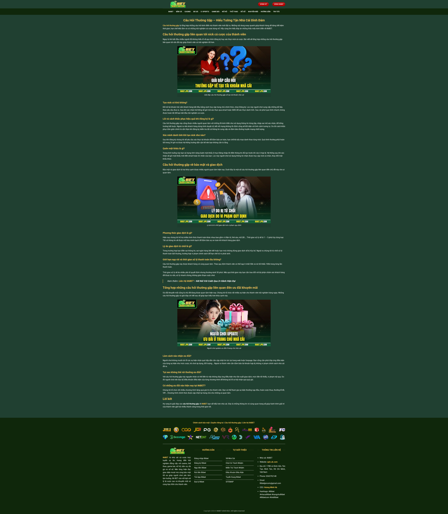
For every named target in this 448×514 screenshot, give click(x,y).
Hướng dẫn (266, 12)
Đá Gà (195, 12)
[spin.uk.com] (177, 4)
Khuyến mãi (253, 12)
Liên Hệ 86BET (186, 281)
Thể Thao (234, 12)
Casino (188, 12)
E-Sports (205, 12)
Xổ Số (243, 12)
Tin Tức (276, 12)
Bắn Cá (179, 12)
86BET (170, 12)
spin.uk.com (272, 462)
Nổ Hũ (224, 12)
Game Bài (215, 12)
